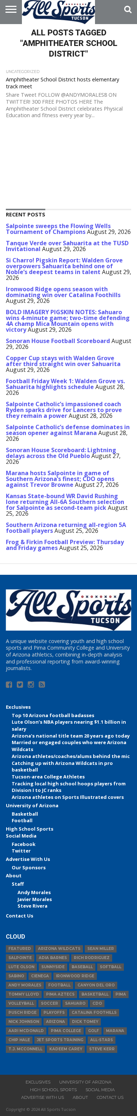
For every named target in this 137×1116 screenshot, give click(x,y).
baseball (82, 967)
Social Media (21, 835)
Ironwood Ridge (75, 976)
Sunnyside (53, 967)
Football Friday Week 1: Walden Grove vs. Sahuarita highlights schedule (65, 384)
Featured (19, 948)
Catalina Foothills (94, 1012)
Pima (120, 994)
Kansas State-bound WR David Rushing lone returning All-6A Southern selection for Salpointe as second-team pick (65, 502)
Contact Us (19, 915)
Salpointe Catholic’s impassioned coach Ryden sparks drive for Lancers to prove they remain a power (64, 410)
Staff (18, 884)
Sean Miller (100, 948)
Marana (115, 1030)
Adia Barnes (53, 957)
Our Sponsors (29, 867)
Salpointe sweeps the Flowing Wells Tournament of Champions (58, 229)
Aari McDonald (26, 1030)
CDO (97, 1003)
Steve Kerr (102, 1049)
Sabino (16, 976)
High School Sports (29, 829)
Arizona (55, 1021)
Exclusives (18, 707)
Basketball (25, 814)
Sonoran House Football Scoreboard (58, 341)
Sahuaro (75, 1003)
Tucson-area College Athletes (48, 776)
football (59, 985)
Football (22, 820)
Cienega (40, 976)
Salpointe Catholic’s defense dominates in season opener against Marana (68, 430)
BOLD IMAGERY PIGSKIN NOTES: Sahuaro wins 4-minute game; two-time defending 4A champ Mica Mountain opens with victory (68, 321)
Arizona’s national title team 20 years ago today (71, 735)
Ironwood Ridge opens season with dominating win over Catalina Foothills (63, 292)
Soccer (49, 1003)
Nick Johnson (23, 1021)
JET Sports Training (60, 1040)
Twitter (21, 850)
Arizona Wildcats (59, 948)
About (14, 875)
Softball (110, 967)
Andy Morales (34, 892)
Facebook (23, 844)
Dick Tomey (85, 1021)
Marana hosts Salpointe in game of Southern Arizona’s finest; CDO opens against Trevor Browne (60, 479)
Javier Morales (35, 899)
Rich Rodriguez (92, 957)
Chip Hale (19, 1040)
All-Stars (101, 1040)
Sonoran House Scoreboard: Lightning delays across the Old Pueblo (61, 453)
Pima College (66, 1030)
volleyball (21, 1003)
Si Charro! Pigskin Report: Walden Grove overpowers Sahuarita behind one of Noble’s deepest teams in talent (64, 266)
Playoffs (54, 1012)
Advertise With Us (28, 859)
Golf (93, 1030)
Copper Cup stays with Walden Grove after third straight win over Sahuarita (63, 361)
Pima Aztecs (60, 994)
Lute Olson (21, 967)
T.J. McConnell (25, 1049)
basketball (95, 994)
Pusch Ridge (22, 1012)
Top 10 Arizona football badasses (53, 715)
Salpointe (20, 957)
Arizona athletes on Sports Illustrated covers (68, 797)
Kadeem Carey (65, 1049)
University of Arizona (32, 805)
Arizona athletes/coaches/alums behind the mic (71, 756)
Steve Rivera (32, 906)
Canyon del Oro (96, 985)
